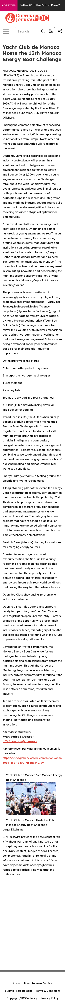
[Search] (43, 31)
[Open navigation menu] (6, 31)
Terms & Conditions (48, 990)
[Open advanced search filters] (51, 31)
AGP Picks (9, 5)
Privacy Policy (49, 998)
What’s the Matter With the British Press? (31, 5)
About (17, 983)
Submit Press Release (18, 990)
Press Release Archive (38, 983)
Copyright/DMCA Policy (22, 998)
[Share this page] (60, 31)
